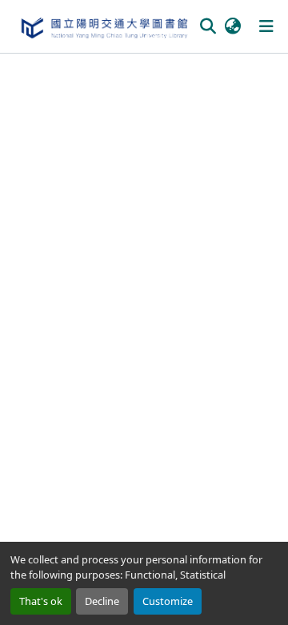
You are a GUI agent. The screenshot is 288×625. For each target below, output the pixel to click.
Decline (102, 601)
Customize (167, 601)
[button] (104, 26)
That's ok (40, 601)
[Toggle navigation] (266, 26)
